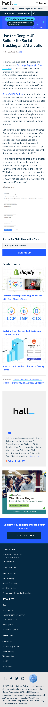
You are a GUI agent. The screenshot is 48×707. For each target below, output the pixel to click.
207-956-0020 (8, 561)
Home (4, 9)
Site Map (6, 661)
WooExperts (7, 624)
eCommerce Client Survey (13, 615)
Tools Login (7, 666)
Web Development (10, 573)
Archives (22, 13)
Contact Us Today (24, 535)
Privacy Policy (8, 651)
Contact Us (7, 641)
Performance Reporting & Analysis (17, 593)
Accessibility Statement (12, 646)
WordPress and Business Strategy (26, 382)
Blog (12, 9)
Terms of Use (8, 656)
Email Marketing (9, 588)
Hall (20, 51)
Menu (42, 3)
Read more (34, 456)
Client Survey (8, 610)
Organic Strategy (9, 583)
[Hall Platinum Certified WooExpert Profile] (33, 678)
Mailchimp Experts (10, 629)
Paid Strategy (8, 578)
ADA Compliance (9, 619)
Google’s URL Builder (12, 94)
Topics (7, 13)
